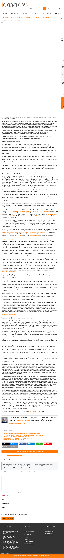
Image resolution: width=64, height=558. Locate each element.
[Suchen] (44, 8)
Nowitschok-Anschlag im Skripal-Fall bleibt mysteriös (16, 436)
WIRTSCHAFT (27, 539)
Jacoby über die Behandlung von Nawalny (13, 439)
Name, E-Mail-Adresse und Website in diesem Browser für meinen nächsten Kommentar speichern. (25, 511)
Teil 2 (43, 240)
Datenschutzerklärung (49, 531)
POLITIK (26, 537)
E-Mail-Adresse (5, 503)
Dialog (36, 13)
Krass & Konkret (46, 13)
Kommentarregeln (48, 533)
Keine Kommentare (17, 20)
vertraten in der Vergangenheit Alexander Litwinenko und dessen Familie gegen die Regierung (25, 232)
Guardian (24, 196)
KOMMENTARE (27, 543)
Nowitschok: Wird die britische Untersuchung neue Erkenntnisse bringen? (21, 433)
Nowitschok (16, 455)
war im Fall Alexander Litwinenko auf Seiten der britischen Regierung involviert (30, 211)
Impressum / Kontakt (49, 535)
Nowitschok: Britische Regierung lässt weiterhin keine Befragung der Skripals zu (23, 435)
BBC (18, 196)
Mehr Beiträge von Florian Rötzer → (17, 423)
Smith (19, 235)
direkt (48, 555)
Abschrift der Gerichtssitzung (9, 314)
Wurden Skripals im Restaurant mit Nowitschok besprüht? (17, 438)
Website (3, 507)
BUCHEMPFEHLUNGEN (29, 541)
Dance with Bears (33, 411)
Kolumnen (58, 13)
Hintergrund (14, 13)
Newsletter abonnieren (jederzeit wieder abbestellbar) (15, 514)
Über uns (4, 13)
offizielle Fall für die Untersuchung (12, 240)
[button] (6, 444)
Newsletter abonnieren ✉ (29, 531)
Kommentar (26, 13)
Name (3, 499)
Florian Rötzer (9, 20)
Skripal (21, 455)
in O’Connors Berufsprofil (40, 215)
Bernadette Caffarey (35, 235)
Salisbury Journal (36, 196)
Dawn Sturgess (10, 455)
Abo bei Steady (40, 555)
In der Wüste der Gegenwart (23, 420)
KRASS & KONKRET (28, 544)
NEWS (25, 536)
